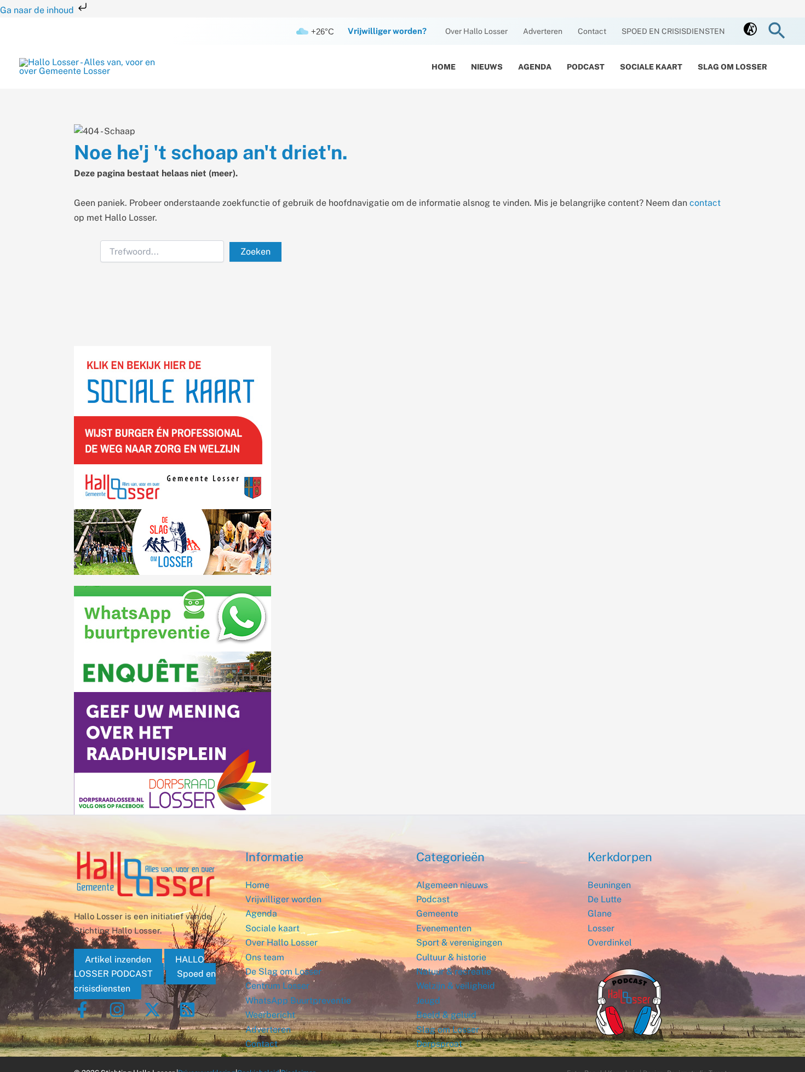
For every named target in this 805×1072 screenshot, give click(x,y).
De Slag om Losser (283, 971)
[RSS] (187, 1009)
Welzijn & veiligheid (455, 986)
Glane (600, 913)
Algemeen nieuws (452, 885)
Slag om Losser (732, 66)
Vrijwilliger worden (283, 899)
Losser (601, 928)
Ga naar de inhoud (38, 10)
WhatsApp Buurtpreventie (298, 1000)
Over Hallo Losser (476, 31)
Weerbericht (270, 1015)
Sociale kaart (651, 66)
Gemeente (437, 913)
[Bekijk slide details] (172, 732)
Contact (592, 31)
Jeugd (428, 1000)
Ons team (264, 957)
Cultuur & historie (451, 957)
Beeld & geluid (446, 1015)
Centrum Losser (277, 986)
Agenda (534, 66)
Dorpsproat (439, 1044)
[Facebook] (82, 1009)
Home (444, 66)
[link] (750, 32)
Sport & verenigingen (459, 942)
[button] (777, 31)
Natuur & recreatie (453, 971)
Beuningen (609, 885)
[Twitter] (152, 1009)
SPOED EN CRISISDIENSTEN (673, 31)
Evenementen (444, 928)
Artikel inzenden (118, 959)
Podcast (586, 66)
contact (705, 203)
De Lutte (605, 899)
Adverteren (542, 31)
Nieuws (487, 66)
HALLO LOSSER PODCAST (139, 966)
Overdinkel (610, 942)
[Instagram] (117, 1009)
